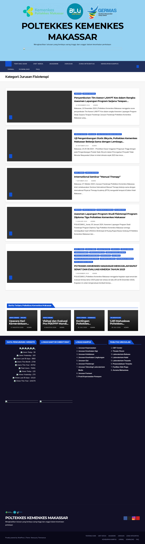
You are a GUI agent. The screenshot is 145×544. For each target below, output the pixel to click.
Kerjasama (92, 134)
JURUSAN (69, 64)
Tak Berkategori (116, 317)
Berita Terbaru (79, 172)
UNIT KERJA (38, 64)
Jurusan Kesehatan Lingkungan (115, 252)
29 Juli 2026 (116, 327)
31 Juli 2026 (82, 327)
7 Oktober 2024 (82, 181)
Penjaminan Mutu (120, 209)
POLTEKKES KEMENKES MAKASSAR (36, 518)
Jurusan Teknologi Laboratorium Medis (87, 255)
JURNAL (11, 69)
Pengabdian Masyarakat (107, 258)
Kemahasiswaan (105, 255)
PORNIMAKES (91, 317)
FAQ (38, 69)
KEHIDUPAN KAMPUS (110, 64)
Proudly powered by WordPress (15, 537)
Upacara (23, 317)
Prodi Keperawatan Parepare (83, 261)
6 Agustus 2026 (50, 327)
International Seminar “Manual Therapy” (97, 176)
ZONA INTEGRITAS (87, 64)
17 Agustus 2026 (17, 327)
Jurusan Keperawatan (81, 252)
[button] (134, 66)
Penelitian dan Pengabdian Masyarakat (109, 134)
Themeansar (42, 537)
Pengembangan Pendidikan (105, 209)
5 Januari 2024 (82, 221)
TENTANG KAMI (20, 64)
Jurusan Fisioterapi (89, 93)
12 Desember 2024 (83, 105)
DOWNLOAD (24, 69)
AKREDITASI (78, 93)
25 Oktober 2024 (82, 146)
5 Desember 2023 (82, 273)
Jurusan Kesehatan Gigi (97, 252)
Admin (95, 105)
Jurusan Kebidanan (127, 249)
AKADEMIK (54, 64)
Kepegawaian (116, 255)
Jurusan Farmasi (91, 249)
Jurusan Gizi (115, 249)
